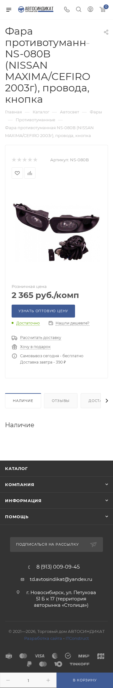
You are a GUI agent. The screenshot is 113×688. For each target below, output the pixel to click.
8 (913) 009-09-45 (58, 567)
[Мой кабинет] (90, 10)
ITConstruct (77, 638)
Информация (23, 500)
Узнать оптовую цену (43, 311)
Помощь (17, 516)
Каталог (16, 468)
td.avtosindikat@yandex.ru (61, 579)
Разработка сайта (43, 638)
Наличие (23, 400)
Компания (19, 484)
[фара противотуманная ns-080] (56, 231)
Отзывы (61, 400)
